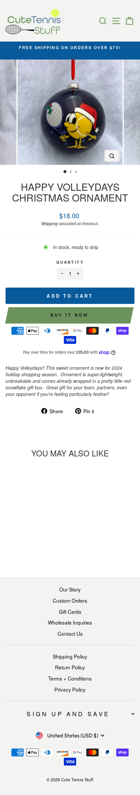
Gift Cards (70, 611)
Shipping (49, 223)
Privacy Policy (70, 689)
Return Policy (70, 667)
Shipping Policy (70, 656)
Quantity (70, 262)
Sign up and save (68, 713)
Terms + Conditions (70, 678)
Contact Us (70, 633)
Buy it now (69, 315)
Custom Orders (70, 600)
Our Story (70, 589)
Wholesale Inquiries (70, 622)
